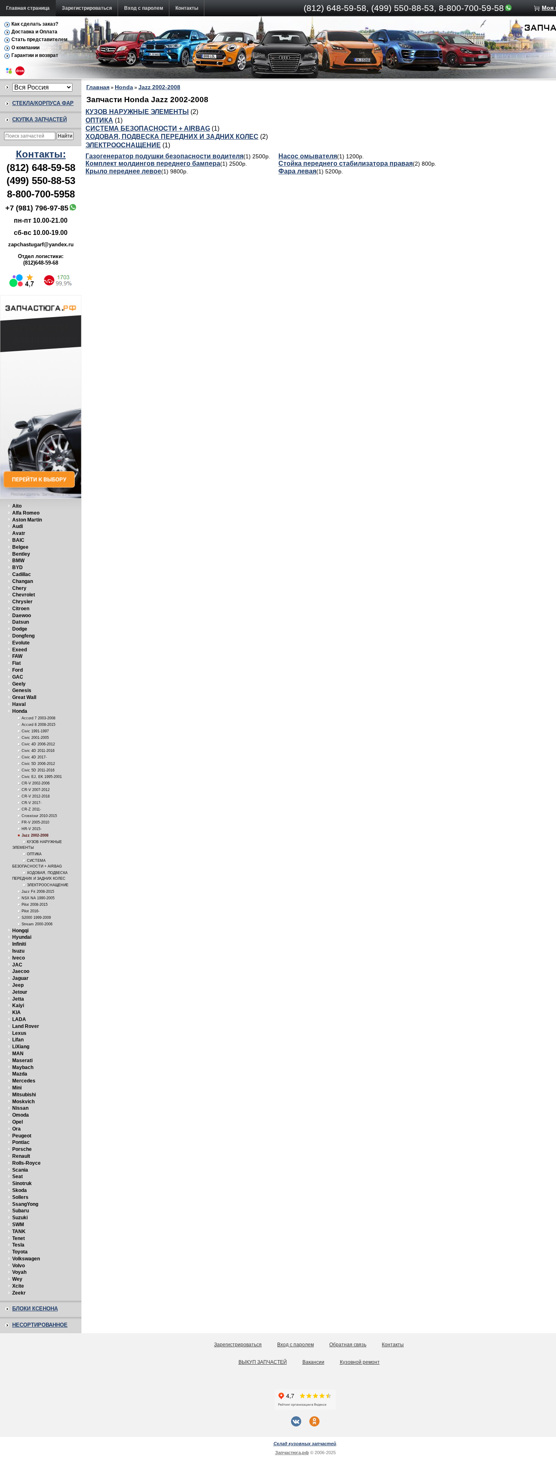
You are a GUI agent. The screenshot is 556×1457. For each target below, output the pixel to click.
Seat (17, 1176)
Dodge (19, 629)
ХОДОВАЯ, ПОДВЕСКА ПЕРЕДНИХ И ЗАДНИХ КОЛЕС (171, 136)
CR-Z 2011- (31, 809)
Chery (19, 588)
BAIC (18, 540)
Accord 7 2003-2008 (38, 718)
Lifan (18, 1040)
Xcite (18, 1286)
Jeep (18, 985)
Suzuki (20, 1217)
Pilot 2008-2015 (35, 905)
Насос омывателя (307, 156)
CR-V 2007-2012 (36, 790)
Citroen (20, 608)
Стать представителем (39, 39)
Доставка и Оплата (34, 32)
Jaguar (20, 978)
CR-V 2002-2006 (36, 783)
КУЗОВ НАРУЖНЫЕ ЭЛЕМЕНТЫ (137, 111)
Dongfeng (23, 636)
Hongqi (20, 930)
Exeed (19, 650)
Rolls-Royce (26, 1163)
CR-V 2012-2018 (36, 796)
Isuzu (18, 951)
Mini (17, 1088)
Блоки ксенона (35, 1309)
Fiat (16, 663)
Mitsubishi (24, 1095)
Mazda (19, 1074)
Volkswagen (26, 1259)
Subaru (20, 1211)
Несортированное (40, 1325)
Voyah (19, 1272)
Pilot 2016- (30, 911)
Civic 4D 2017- (34, 757)
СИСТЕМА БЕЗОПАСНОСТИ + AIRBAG (147, 128)
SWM (18, 1224)
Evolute (21, 643)
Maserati (22, 1060)
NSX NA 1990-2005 (38, 898)
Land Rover (25, 1026)
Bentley (21, 554)
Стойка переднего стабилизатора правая (345, 163)
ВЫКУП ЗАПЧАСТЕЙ (263, 1362)
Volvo (18, 1266)
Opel (17, 1122)
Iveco (18, 958)
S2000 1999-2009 (36, 918)
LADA (19, 1019)
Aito (17, 506)
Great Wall (24, 697)
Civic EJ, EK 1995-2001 (42, 777)
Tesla (18, 1245)
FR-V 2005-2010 (35, 822)
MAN (18, 1053)
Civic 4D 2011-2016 (38, 751)
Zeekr (19, 1293)
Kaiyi (18, 1005)
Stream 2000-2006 (37, 924)
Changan (22, 581)
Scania (20, 1170)
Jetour (19, 992)
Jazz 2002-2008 (35, 835)
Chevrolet (23, 595)
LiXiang (20, 1046)
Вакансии (313, 1362)
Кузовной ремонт (360, 1362)
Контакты (186, 8)
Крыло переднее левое (123, 171)
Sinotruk (22, 1183)
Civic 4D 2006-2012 (38, 744)
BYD (17, 567)
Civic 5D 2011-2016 (38, 770)
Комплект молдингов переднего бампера (152, 163)
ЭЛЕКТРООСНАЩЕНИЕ (47, 885)
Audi (17, 526)
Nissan (20, 1108)
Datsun (20, 622)
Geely (19, 684)
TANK (19, 1231)
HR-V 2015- (32, 829)
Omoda (20, 1115)
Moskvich (23, 1101)
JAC (17, 965)
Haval (19, 704)
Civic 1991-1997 (35, 731)
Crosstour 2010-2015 (39, 816)
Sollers (20, 1197)
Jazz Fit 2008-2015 (38, 892)
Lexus (19, 1033)
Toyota (20, 1252)
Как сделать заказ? (34, 24)
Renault (21, 1156)
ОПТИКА (34, 854)
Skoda (19, 1190)
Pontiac (21, 1142)
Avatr (18, 533)
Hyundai (21, 937)
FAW (17, 656)
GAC (17, 677)
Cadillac (21, 574)
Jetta (18, 999)
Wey (17, 1279)
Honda (19, 711)
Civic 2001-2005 (35, 738)
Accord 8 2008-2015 (38, 725)
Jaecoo (20, 971)
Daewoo (21, 615)
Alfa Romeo (25, 513)
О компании (25, 47)
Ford (17, 670)
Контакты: (41, 154)
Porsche (22, 1149)
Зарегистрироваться (87, 8)
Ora (16, 1129)
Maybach (22, 1067)
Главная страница (28, 8)
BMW (18, 560)
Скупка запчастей (39, 119)
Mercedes (23, 1081)
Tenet (18, 1238)
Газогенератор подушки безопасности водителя (164, 156)
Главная (97, 87)
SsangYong (25, 1204)
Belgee (20, 547)
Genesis (21, 690)
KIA (16, 1012)
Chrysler (22, 602)
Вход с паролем (143, 8)
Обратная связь (347, 1344)
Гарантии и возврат (34, 55)
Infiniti (19, 944)
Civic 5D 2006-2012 (38, 764)
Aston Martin (27, 520)
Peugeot (21, 1136)
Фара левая (297, 171)
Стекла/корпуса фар (43, 103)
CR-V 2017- (32, 803)
